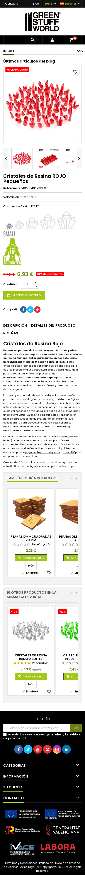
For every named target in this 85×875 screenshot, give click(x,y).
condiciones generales (43, 734)
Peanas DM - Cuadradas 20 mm (31, 538)
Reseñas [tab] (10, 333)
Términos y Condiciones (21, 863)
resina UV (69, 452)
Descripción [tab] (15, 325)
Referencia (11, 188)
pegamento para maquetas (42, 452)
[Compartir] (23, 309)
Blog (36, 3)
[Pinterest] (37, 309)
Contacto (11, 3)
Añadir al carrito (24, 295)
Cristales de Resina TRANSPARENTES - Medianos (31, 658)
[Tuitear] (30, 309)
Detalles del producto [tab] (53, 325)
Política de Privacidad (53, 863)
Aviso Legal (27, 867)
